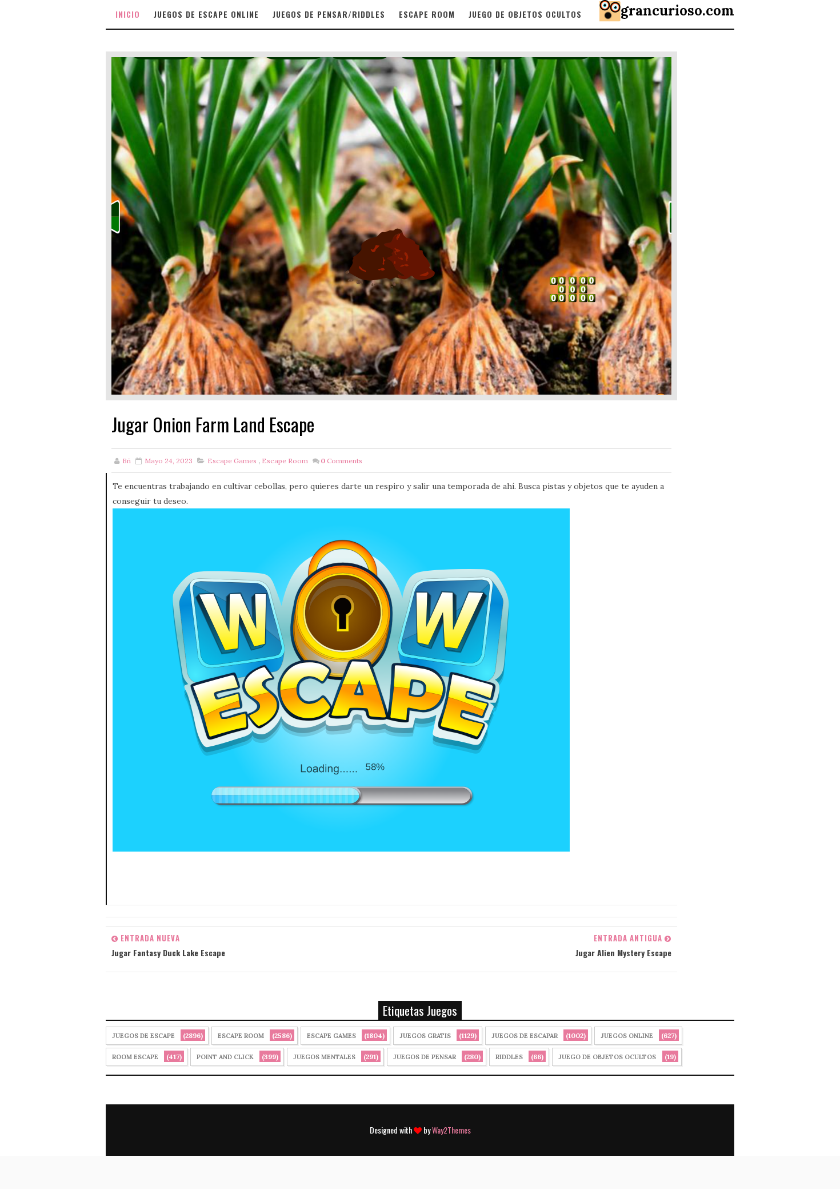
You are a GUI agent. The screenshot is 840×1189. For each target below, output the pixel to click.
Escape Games (232, 460)
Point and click (225, 1057)
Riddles (509, 1057)
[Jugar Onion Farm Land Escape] (391, 225)
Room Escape (135, 1057)
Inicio (127, 14)
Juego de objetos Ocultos (525, 14)
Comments (341, 460)
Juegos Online (627, 1036)
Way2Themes (451, 1130)
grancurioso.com (677, 10)
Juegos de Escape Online (206, 14)
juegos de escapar (524, 1036)
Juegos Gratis (425, 1036)
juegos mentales (324, 1057)
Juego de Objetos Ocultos (607, 1057)
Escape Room (427, 14)
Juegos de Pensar (424, 1057)
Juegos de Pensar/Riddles (329, 14)
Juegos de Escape (143, 1036)
